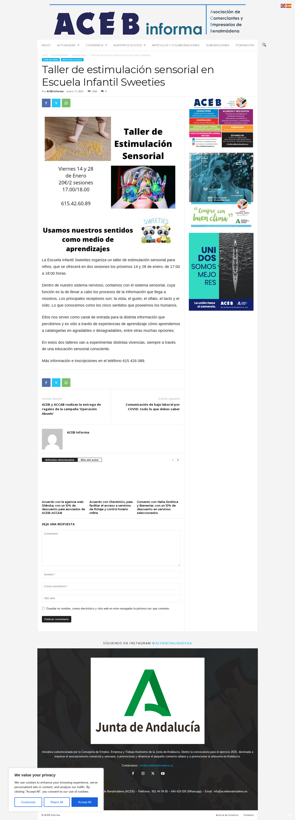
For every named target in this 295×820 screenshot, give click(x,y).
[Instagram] (143, 774)
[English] (283, 5)
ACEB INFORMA (59, 55)
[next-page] (178, 460)
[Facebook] (46, 103)
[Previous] (198, 191)
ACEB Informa (55, 91)
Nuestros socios (79, 55)
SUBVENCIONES (217, 45)
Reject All (57, 802)
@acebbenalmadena (172, 643)
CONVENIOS (94, 45)
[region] (56, 789)
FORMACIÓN (245, 45)
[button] (264, 45)
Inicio (44, 55)
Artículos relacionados (59, 459)
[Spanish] (289, 5)
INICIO (46, 45)
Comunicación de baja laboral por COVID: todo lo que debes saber (153, 406)
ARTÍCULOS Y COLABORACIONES (176, 45)
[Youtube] (162, 774)
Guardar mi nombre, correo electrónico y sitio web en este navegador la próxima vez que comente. (108, 608)
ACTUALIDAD (66, 45)
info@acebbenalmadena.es (156, 765)
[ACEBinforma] (147, 19)
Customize (28, 802)
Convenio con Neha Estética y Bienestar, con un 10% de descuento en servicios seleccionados (157, 507)
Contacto (248, 815)
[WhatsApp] (66, 103)
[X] (56, 103)
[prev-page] (173, 460)
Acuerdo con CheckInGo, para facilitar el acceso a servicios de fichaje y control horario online (111, 507)
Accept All (84, 802)
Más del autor (90, 459)
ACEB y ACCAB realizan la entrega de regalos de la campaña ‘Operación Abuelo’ (71, 409)
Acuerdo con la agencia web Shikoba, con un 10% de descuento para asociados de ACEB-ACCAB (63, 507)
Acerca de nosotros (227, 815)
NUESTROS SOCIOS (127, 45)
